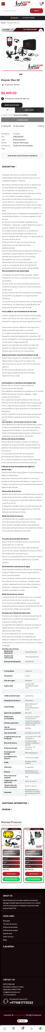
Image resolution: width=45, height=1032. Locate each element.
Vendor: (4, 143)
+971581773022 (21, 1003)
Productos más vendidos (23, 146)
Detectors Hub (19, 1015)
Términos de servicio (10, 924)
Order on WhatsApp (11, 105)
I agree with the (15, 115)
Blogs (5, 940)
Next (41, 857)
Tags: (3, 149)
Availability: (5, 134)
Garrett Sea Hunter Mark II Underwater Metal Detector (11, 853)
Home (3, 23)
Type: (3, 140)
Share (41, 126)
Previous (3, 857)
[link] (19, 832)
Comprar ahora (22, 120)
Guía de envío (7, 933)
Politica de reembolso (10, 927)
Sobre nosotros (8, 937)
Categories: (5, 146)
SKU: (3, 137)
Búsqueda (6, 921)
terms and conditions (21, 115)
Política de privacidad (10, 930)
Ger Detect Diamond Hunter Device (32, 853)
